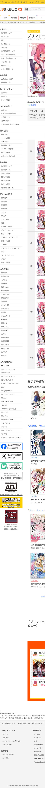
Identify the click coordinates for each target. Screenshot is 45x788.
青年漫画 (4, 205)
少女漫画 (4, 201)
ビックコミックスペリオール (11, 437)
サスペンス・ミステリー (9, 237)
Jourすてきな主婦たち (8, 409)
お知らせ (4, 110)
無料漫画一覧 (5, 170)
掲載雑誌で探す (6, 145)
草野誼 (3, 312)
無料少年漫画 (5, 184)
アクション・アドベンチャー (11, 248)
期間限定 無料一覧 (7, 188)
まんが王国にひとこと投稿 (10, 124)
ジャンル (4, 47)
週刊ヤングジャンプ (8, 394)
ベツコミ (4, 405)
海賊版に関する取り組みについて (11, 495)
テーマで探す (5, 138)
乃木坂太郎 (5, 341)
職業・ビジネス (6, 234)
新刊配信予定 (5, 44)
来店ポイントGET (7, 79)
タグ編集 (32, 105)
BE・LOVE (5, 365)
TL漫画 (3, 212)
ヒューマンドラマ (7, 226)
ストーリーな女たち (8, 369)
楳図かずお (5, 291)
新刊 (2, 40)
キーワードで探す (7, 149)
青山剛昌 (4, 273)
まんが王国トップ (8, 723)
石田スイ (4, 280)
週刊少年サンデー (7, 419)
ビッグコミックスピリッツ (10, 383)
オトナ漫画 (5, 219)
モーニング (5, 412)
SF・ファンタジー (7, 255)
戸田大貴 (32, 426)
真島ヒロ (4, 352)
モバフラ (4, 434)
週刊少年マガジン (7, 391)
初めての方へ (5, 121)
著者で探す (5, 142)
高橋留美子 (5, 337)
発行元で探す (5, 152)
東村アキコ (5, 345)
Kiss (2, 387)
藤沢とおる (5, 348)
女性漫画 (4, 198)
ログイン (4, 96)
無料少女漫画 (5, 177)
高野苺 (3, 334)
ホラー (3, 252)
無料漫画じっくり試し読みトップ (31, 723)
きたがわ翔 (5, 305)
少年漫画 (4, 208)
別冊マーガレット (7, 401)
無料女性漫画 (5, 173)
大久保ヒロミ (5, 294)
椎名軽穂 (4, 319)
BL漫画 (3, 216)
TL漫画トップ (5, 62)
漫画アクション (6, 430)
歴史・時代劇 (5, 241)
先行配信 (14, 18)
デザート (4, 427)
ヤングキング (5, 423)
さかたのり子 (5, 316)
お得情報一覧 (5, 83)
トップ (4, 18)
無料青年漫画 (5, 180)
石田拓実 (4, 283)
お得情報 (5, 758)
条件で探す (5, 134)
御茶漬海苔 (5, 298)
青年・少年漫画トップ (8, 58)
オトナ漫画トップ (7, 69)
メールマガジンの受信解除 (11, 741)
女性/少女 (23, 18)
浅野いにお (5, 276)
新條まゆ (4, 323)
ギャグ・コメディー (8, 230)
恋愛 (2, 223)
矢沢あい (4, 355)
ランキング (5, 37)
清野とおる (5, 327)
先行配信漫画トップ (8, 51)
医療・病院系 (5, 262)
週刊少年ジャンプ (7, 380)
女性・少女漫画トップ (8, 55)
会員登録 (4, 93)
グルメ (3, 259)
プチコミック (5, 373)
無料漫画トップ (6, 33)
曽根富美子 (5, 330)
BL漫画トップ (6, 65)
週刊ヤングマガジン (8, 376)
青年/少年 (32, 18)
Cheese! (4, 398)
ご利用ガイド (5, 117)
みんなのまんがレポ (8, 156)
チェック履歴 (5, 100)
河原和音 (4, 301)
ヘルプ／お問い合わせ (8, 113)
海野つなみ (5, 287)
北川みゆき (5, 309)
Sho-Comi (4, 416)
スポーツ (4, 244)
